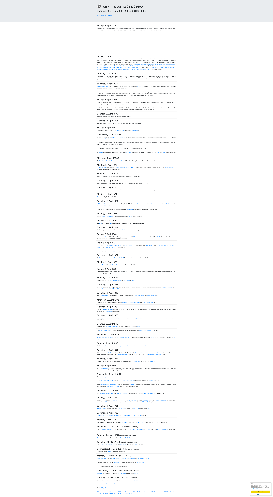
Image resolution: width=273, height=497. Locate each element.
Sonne (152, 337)
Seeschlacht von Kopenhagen (108, 384)
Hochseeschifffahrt (140, 203)
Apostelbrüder (140, 462)
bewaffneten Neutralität (113, 386)
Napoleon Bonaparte (107, 309)
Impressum (104, 492)
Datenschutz (112, 492)
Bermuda (104, 237)
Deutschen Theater (110, 247)
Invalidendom (108, 311)
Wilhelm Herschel (101, 408)
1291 (148, 458)
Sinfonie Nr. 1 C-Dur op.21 (107, 393)
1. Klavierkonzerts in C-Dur (107, 380)
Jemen (99, 197)
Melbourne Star (137, 237)
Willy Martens (119, 137)
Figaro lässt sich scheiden (114, 245)
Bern (133, 280)
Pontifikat (140, 86)
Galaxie (149, 408)
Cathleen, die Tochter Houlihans (131, 302)
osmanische (123, 444)
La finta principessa (114, 415)
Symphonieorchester (123, 354)
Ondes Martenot (116, 264)
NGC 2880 (136, 408)
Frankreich (151, 361)
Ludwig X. (109, 451)
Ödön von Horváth (129, 245)
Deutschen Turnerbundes (111, 326)
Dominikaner (141, 458)
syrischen (128, 152)
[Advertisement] (136, 43)
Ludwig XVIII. (136, 361)
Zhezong (99, 473)
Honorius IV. (116, 462)
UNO (100, 223)
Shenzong (136, 473)
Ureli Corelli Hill (109, 352)
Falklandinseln (120, 130)
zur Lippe (138, 438)
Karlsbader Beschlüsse (105, 330)
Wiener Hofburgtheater (150, 393)
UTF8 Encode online (156, 492)
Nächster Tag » (110, 15)
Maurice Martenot (102, 264)
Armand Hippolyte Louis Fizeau (105, 337)
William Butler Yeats (148, 302)
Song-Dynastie (122, 473)
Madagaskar (130, 209)
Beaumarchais (149, 245)
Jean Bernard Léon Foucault (124, 337)
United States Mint (144, 401)
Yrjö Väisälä (113, 251)
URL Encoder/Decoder (124, 492)
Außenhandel (168, 203)
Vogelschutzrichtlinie (122, 167)
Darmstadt (101, 318)
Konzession (165, 318)
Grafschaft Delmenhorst (135, 429)
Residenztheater (103, 295)
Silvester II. (137, 480)
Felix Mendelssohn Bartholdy (113, 346)
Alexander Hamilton (117, 400)
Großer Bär (121, 408)
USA (110, 223)
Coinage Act (132, 400)
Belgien (113, 137)
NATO (130, 216)
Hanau (139, 326)
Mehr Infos (256, 489)
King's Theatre (137, 415)
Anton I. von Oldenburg (106, 429)
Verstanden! (261, 492)
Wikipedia (103, 488)
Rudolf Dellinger (151, 295)
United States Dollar (160, 400)
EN (98, 492)
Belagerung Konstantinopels (106, 444)
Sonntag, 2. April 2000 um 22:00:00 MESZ (121, 493)
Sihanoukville (101, 203)
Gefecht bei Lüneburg (104, 368)
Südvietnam (104, 205)
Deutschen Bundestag (145, 330)
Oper (108, 415)
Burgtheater (152, 380)
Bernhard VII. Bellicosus (126, 438)
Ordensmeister (115, 458)
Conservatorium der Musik (141, 346)
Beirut (158, 152)
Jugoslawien (119, 161)
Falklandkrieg (134, 130)
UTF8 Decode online (169, 492)
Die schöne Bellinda (115, 280)
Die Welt (124, 230)
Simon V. (99, 438)
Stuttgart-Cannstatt (166, 287)
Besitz (148, 429)
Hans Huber (127, 280)
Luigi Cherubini (126, 415)
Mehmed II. (136, 444)
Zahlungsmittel (109, 401)
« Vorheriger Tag (101, 15)
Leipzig (129, 346)
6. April (107, 138)
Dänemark (131, 384)
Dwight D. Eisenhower (107, 216)
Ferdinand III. (125, 422)
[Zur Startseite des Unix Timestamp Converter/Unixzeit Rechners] (100, 6)
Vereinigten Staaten (147, 400)
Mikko (132, 251)
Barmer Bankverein (104, 258)
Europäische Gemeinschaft (106, 161)
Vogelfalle (131, 167)
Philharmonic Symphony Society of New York (147, 352)
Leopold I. (140, 422)
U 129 (159, 237)
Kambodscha (154, 203)
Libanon (101, 152)
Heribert (99, 484)
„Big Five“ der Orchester (154, 354)
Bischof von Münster (162, 429)
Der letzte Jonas (139, 295)
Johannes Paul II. (104, 86)
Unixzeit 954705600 (102, 493)
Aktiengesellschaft (138, 318)
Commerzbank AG (119, 258)
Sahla (164, 152)
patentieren (144, 264)
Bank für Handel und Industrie (118, 318)
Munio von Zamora (102, 458)
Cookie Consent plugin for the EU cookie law (260, 494)
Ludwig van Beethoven (127, 380)
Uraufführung (100, 415)
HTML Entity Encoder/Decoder (140, 492)
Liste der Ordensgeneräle (128, 458)
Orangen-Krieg (106, 377)
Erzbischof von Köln (110, 484)
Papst (98, 86)
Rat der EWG (102, 167)
